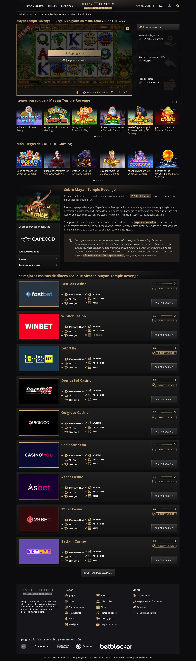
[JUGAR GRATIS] (29, 115)
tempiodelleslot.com (122, 657)
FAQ (161, 5)
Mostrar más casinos (98, 572)
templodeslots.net (143, 657)
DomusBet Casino (76, 380)
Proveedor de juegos (149, 35)
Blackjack (67, 5)
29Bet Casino (72, 509)
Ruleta (52, 5)
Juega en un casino (152, 27)
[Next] (176, 102)
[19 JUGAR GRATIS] (168, 115)
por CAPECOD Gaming (114, 21)
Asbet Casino (72, 477)
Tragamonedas (34, 5)
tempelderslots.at (61, 657)
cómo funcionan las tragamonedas (103, 255)
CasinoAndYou (73, 444)
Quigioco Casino (75, 412)
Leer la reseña (121, 92)
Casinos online (145, 5)
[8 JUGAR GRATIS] (140, 115)
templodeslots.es (102, 657)
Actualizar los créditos (97, 92)
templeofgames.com (82, 657)
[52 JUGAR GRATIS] (57, 115)
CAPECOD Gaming (140, 196)
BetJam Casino (73, 541)
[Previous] (172, 102)
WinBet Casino (73, 316)
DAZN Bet (69, 348)
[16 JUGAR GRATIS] (84, 115)
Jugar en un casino (145, 222)
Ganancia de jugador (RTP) (152, 57)
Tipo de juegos (146, 79)
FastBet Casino (74, 283)
